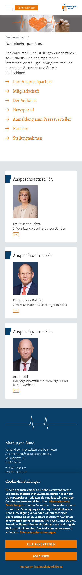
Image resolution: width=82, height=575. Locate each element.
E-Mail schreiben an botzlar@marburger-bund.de (18, 311)
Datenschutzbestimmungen (38, 532)
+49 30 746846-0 (15, 467)
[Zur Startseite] (69, 8)
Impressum (26, 566)
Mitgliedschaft (26, 91)
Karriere (20, 128)
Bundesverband (15, 37)
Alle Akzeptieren (41, 544)
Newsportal (23, 109)
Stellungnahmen (27, 138)
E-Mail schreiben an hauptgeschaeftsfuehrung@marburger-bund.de (18, 234)
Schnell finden (26, 8)
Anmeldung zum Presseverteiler (42, 119)
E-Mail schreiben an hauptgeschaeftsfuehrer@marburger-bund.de (18, 391)
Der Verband (24, 100)
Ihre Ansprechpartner (32, 81)
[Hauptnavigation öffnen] (10, 8)
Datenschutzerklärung (49, 566)
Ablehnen (41, 556)
